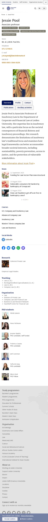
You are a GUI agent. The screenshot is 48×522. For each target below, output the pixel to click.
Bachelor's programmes (10, 393)
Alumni (4, 475)
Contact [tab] (28, 103)
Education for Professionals (11, 403)
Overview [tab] (7, 103)
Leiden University (6, 2)
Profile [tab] (18, 103)
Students (15, 2)
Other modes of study (9, 410)
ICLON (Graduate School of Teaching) (15, 457)
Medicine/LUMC (7, 440)
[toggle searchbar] (35, 8)
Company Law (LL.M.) (12, 287)
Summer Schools (8, 406)
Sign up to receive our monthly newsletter (16, 505)
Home (3, 14)
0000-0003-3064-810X (11, 62)
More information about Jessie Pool (17, 163)
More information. (27, 516)
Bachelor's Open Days (9, 413)
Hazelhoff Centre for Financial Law (16, 304)
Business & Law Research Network (16, 302)
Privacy (4, 494)
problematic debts (9, 34)
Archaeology (6, 428)
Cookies (4, 491)
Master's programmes (9, 397)
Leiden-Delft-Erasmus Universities (13, 481)
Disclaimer (5, 487)
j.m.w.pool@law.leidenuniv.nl (13, 56)
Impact (4, 478)
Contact (5, 497)
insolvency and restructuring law (33, 31)
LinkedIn (7, 239)
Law (5, 295)
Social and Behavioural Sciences (13, 447)
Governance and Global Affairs (12, 431)
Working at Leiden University (12, 468)
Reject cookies (27, 519)
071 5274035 (7, 49)
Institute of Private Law (12, 298)
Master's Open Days (9, 416)
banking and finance (10, 28)
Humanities (6, 434)
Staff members (23, 2)
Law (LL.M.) (8, 285)
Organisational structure (36, 2)
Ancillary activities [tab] (24, 107)
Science (4, 444)
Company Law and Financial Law (15, 300)
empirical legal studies (10, 31)
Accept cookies (9, 519)
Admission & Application (10, 419)
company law (24, 28)
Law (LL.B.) (8, 281)
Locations (5, 484)
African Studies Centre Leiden (12, 450)
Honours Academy (8, 453)
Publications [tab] (8, 107)
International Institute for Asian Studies (15, 460)
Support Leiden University (11, 471)
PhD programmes (8, 400)
